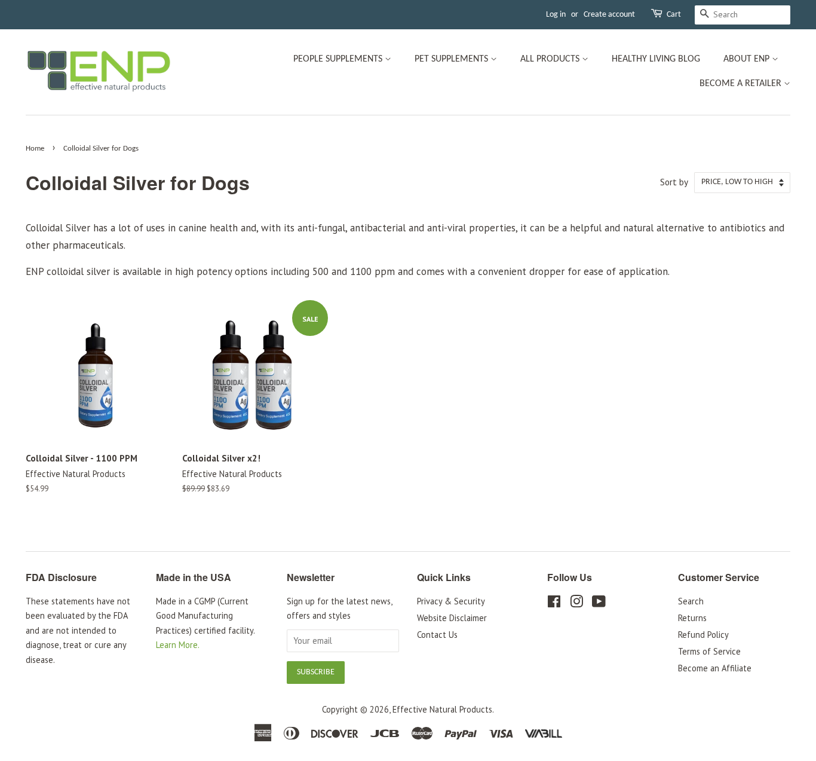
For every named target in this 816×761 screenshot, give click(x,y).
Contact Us (437, 634)
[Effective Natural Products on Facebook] (554, 603)
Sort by (674, 182)
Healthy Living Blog (656, 59)
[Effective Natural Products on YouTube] (599, 603)
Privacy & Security (451, 601)
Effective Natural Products (442, 709)
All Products (551, 59)
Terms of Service (709, 651)
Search (691, 601)
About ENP (747, 59)
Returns (692, 618)
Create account (609, 14)
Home (35, 148)
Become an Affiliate (714, 668)
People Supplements (339, 59)
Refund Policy (703, 634)
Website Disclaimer (452, 618)
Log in (556, 14)
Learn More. (178, 644)
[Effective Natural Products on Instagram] (576, 603)
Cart (674, 14)
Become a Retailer (742, 83)
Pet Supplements (452, 59)
